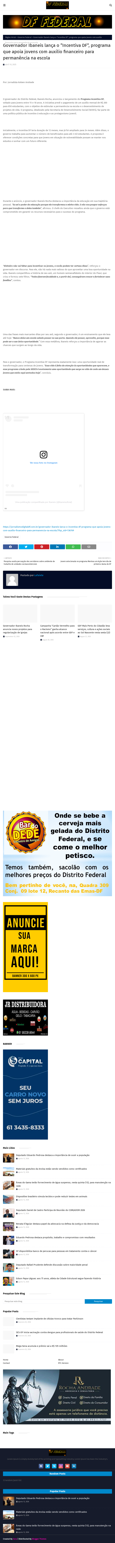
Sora (15, 1539)
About (61, 1360)
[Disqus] (57, 685)
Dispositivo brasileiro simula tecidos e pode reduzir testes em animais (51, 1196)
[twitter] (47, 1466)
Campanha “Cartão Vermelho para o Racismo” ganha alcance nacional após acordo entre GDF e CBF (57, 630)
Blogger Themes (39, 1539)
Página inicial (10, 37)
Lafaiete (38, 575)
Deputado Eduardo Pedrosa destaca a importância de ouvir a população (53, 1155)
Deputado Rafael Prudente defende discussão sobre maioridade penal (52, 1264)
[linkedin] (74, 1466)
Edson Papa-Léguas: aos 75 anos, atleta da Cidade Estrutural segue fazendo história (58, 1278)
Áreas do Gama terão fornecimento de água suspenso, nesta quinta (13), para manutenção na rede (63, 1184)
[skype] (54, 1466)
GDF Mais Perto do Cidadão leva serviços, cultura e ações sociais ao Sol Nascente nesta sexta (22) (94, 629)
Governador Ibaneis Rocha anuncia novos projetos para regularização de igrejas (17, 629)
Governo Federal (25, 37)
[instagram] (61, 1466)
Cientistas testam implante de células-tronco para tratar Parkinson (49, 1318)
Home (5, 1360)
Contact (6, 1363)
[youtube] (67, 1466)
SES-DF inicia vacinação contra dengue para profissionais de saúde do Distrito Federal (59, 1332)
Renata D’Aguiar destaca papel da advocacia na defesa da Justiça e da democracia (57, 1223)
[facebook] (41, 1466)
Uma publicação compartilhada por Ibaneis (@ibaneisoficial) (43, 502)
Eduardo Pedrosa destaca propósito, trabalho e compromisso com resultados (55, 1237)
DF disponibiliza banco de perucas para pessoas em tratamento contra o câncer (56, 1251)
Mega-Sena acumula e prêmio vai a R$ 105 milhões (41, 1346)
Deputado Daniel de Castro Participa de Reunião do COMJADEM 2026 (50, 1210)
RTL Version (63, 1363)
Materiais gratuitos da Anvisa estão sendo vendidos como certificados (51, 1168)
